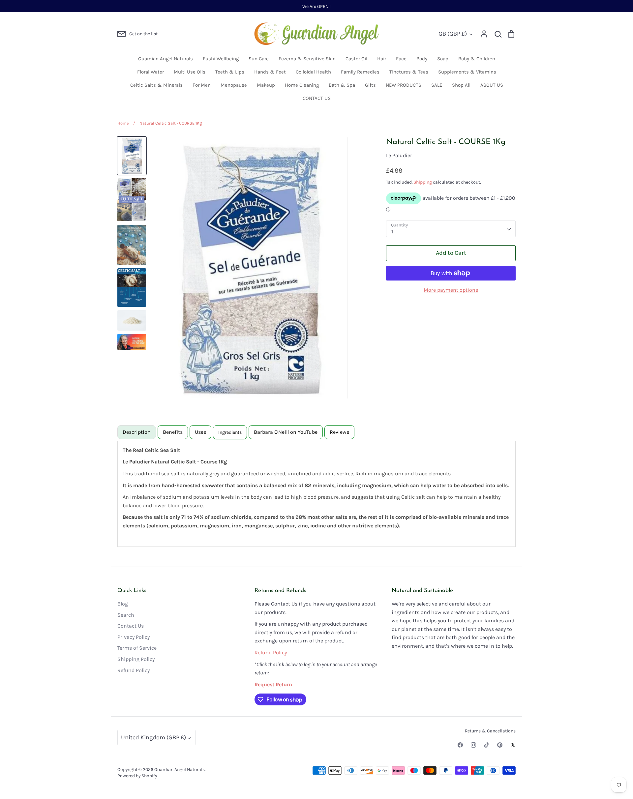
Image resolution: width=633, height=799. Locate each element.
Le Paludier (399, 155)
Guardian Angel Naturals (165, 59)
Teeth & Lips (229, 72)
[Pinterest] (499, 745)
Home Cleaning (302, 85)
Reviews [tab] (339, 432)
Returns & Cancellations (490, 730)
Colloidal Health (313, 72)
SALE (436, 85)
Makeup (266, 85)
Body (421, 59)
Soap (442, 59)
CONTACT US (317, 98)
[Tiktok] (486, 745)
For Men (202, 85)
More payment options (451, 290)
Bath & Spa (342, 85)
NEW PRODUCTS (403, 85)
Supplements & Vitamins (467, 72)
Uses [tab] (200, 432)
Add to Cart (451, 252)
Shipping (422, 182)
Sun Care (259, 59)
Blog (122, 604)
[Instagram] (473, 745)
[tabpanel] (316, 494)
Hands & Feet (270, 72)
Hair (381, 59)
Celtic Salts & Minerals (156, 85)
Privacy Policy (133, 637)
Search (125, 615)
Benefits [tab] (173, 432)
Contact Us (130, 626)
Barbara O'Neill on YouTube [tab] (285, 432)
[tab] (230, 432)
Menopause (234, 85)
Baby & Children (476, 59)
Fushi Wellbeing (221, 59)
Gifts (370, 85)
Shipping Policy (136, 659)
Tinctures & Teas (408, 72)
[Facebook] (460, 745)
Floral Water (150, 72)
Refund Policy (133, 670)
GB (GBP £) (452, 33)
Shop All (461, 85)
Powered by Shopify (137, 775)
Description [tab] (137, 432)
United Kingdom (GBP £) (153, 737)
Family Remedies (360, 72)
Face (401, 59)
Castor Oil (356, 59)
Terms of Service (137, 648)
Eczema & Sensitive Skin (307, 59)
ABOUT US (491, 85)
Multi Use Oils (189, 72)
